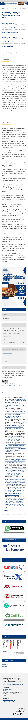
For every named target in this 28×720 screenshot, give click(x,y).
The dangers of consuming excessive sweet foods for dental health (15, 424)
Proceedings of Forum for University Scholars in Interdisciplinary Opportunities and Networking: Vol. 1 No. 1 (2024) (15, 439)
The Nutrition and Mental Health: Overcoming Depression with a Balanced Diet (14, 501)
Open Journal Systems (8, 701)
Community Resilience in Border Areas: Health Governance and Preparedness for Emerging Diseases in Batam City (15, 445)
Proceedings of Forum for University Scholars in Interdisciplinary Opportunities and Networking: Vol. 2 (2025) (15, 450)
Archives (8, 8)
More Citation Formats (9, 342)
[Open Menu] (1, 3)
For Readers (5, 664)
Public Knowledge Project (9, 700)
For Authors (5, 666)
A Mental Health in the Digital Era (16, 436)
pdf (5, 309)
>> (7, 510)
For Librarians (5, 669)
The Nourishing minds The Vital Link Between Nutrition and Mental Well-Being (15, 401)
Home (3, 8)
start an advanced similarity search (16, 514)
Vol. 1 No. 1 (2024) (16, 8)
